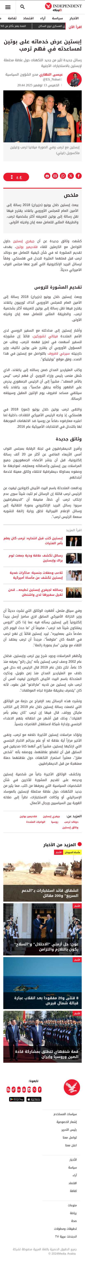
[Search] (22, 7)
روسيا (54, 822)
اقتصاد (28, 18)
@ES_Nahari (51, 79)
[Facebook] (39, 1090)
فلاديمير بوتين (27, 247)
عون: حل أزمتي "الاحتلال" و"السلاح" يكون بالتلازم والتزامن (46, 947)
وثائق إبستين (70, 827)
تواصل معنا (70, 1137)
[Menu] (8, 7)
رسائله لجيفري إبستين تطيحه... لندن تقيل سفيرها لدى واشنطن (35, 592)
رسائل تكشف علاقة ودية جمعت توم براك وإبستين (36, 558)
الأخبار (74, 18)
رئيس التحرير (69, 1130)
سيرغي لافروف (59, 353)
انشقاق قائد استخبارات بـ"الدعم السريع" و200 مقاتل (50, 893)
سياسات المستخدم (65, 1114)
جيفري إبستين (24, 241)
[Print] (47, 176)
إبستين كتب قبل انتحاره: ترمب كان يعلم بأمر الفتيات (33, 541)
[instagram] (29, 1090)
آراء (42, 18)
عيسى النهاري (50, 74)
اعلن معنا (71, 1145)
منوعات (72, 1205)
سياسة (57, 18)
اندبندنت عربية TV (66, 1236)
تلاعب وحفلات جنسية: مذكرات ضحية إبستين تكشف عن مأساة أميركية (36, 575)
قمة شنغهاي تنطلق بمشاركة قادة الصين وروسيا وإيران (46, 1054)
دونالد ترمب (71, 822)
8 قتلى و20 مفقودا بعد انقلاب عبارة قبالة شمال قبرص (46, 1001)
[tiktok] (13, 1090)
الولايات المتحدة (35, 822)
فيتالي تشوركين (45, 336)
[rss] (8, 1090)
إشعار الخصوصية (67, 1122)
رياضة (73, 1213)
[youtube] (24, 1090)
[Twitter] (34, 1090)
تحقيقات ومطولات (65, 1229)
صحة (74, 1221)
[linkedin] (19, 1090)
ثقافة (12, 18)
